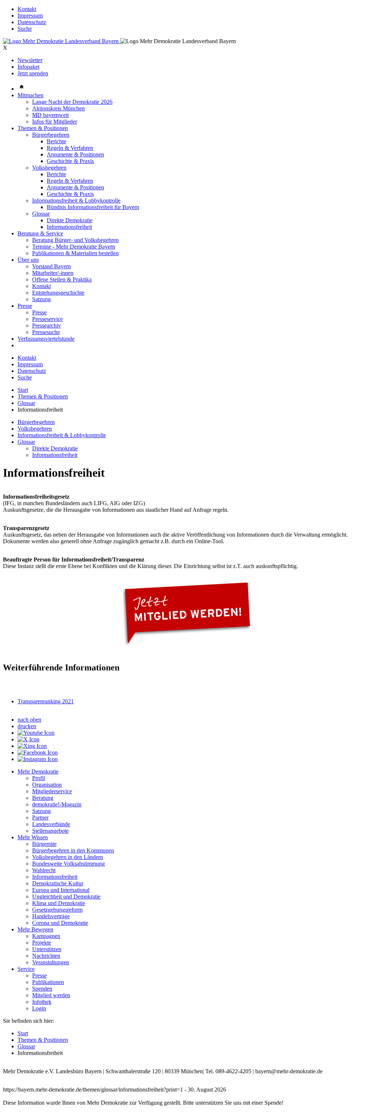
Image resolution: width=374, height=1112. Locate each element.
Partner (40, 817)
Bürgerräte (44, 844)
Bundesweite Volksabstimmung (68, 864)
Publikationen (48, 982)
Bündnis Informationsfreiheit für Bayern (93, 207)
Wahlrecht (44, 870)
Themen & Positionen (43, 128)
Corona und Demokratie (60, 923)
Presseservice (47, 319)
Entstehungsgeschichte (58, 293)
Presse (25, 306)
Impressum (30, 15)
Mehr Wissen (33, 837)
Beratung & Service (40, 233)
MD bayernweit (50, 115)
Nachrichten (46, 956)
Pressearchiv (46, 325)
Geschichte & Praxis (70, 161)
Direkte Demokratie (69, 220)
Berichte (56, 141)
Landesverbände (51, 824)
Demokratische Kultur (57, 883)
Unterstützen (46, 949)
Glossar (41, 214)
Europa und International (60, 890)
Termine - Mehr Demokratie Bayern (73, 246)
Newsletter (30, 60)
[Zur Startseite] (61, 41)
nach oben (29, 719)
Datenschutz (32, 22)
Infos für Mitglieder (54, 121)
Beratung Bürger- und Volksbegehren (75, 240)
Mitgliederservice (52, 791)
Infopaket (28, 67)
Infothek (41, 1002)
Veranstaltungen (50, 962)
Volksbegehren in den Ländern (67, 857)
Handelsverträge (51, 916)
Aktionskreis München (58, 108)
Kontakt (27, 9)
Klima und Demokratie (58, 903)
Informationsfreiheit (69, 227)
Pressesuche (46, 332)
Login (39, 1008)
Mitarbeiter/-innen (52, 273)
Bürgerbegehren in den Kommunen (73, 850)
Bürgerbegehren (50, 135)
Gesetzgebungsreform (57, 910)
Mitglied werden (51, 995)
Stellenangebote (50, 831)
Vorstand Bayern (51, 266)
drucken (27, 726)
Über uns (28, 260)
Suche (25, 29)
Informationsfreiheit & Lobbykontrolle (76, 200)
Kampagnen (46, 936)
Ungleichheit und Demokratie (66, 896)
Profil (38, 778)
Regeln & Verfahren (70, 148)
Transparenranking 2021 (46, 701)
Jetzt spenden (33, 73)
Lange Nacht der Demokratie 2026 (72, 102)
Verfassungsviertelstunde (46, 339)
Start (23, 390)
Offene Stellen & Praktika (62, 279)
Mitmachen (30, 95)
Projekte (41, 942)
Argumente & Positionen (75, 154)
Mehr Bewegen (35, 929)
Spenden (42, 989)
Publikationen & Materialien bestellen (75, 253)
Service (26, 969)
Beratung (42, 798)
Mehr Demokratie (38, 771)
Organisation (47, 785)
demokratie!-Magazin (56, 804)
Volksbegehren (49, 167)
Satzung (41, 299)
